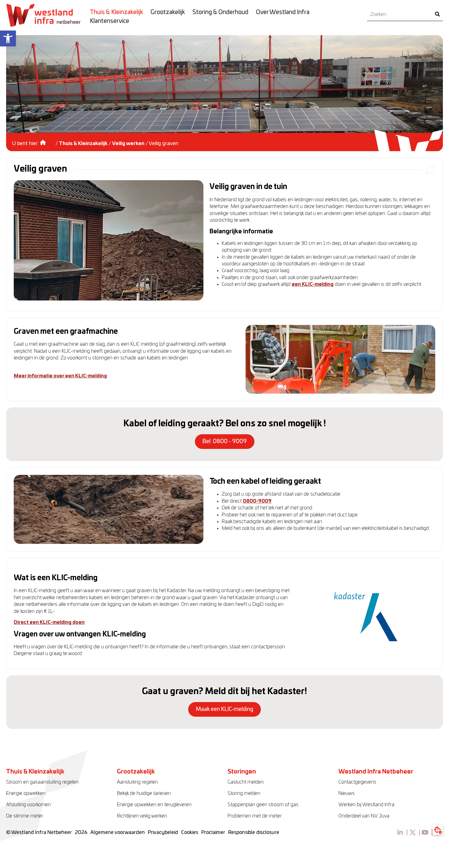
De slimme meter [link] (24, 816)
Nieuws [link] (346, 793)
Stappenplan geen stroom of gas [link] (263, 804)
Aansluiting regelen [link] (137, 782)
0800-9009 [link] (257, 501)
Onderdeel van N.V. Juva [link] (363, 816)
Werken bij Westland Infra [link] (366, 804)
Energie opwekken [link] (26, 793)
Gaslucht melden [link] (246, 782)
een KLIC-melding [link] (313, 284)
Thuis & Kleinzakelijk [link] (83, 143)
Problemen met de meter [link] (255, 816)
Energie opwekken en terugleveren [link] (154, 804)
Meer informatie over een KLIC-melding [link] (60, 375)
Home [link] (47, 140)
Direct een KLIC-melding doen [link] (49, 622)
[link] (8, 38)
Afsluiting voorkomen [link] (28, 804)
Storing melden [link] (244, 793)
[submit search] (437, 14)
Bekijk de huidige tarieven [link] (144, 793)
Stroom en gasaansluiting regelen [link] (42, 782)
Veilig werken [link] (128, 143)
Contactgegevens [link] (357, 782)
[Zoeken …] (399, 14)
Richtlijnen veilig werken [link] (142, 816)
